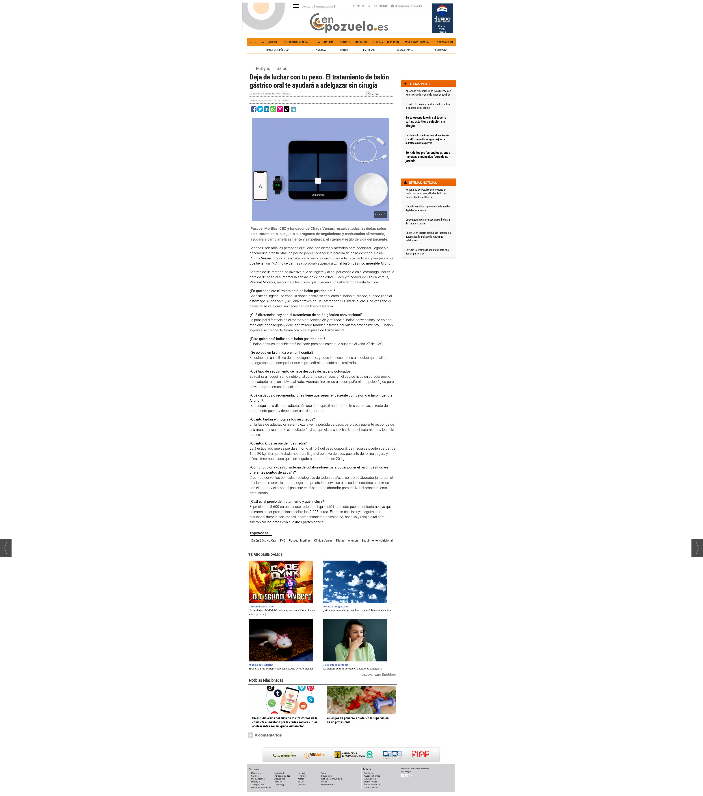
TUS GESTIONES (405, 49)
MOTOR (344, 49)
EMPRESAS (369, 49)
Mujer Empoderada (417, 42)
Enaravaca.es (444, 42)
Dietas (340, 540)
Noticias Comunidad (296, 42)
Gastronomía (325, 42)
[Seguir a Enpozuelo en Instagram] (363, 6)
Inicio (253, 42)
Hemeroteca (370, 781)
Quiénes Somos (372, 775)
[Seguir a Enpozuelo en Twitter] (358, 6)
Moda (324, 781)
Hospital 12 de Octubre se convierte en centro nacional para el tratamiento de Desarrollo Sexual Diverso (426, 193)
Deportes (393, 42)
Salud (282, 68)
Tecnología (280, 784)
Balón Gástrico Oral (263, 540)
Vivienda (302, 784)
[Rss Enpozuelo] (369, 6)
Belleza (278, 781)
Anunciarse (370, 778)
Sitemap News (371, 787)
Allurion (353, 540)
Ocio (323, 772)
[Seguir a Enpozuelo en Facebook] (354, 6)
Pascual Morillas (299, 540)
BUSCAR (383, 6)
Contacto (307, 6)
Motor (301, 778)
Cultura (378, 42)
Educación (361, 42)
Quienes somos (324, 6)
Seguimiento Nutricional (377, 540)
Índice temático (372, 784)
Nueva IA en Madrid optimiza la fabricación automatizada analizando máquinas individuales (428, 236)
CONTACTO (441, 49)
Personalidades (282, 775)
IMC (282, 540)
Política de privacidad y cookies (415, 768)
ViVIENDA (320, 49)
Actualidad (269, 42)
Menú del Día (258, 778)
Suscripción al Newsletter (408, 6)
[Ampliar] (320, 219)
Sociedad (279, 772)
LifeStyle (344, 42)
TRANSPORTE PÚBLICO (277, 49)
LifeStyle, (261, 68)
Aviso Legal (406, 771)
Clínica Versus (323, 540)
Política (301, 772)
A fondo (302, 775)
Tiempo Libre (258, 784)
